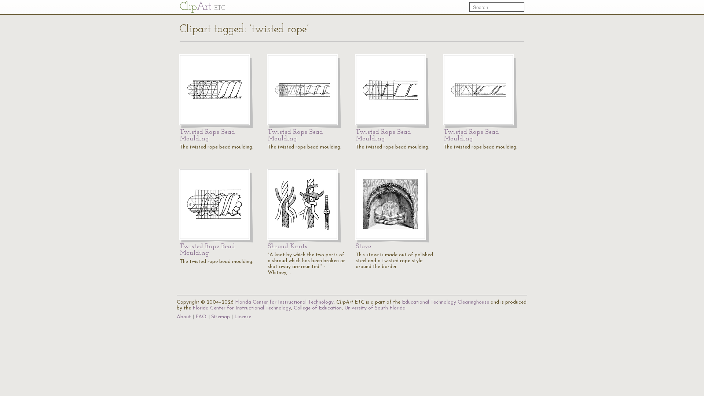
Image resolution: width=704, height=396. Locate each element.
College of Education (318, 308)
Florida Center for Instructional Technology (284, 302)
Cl (202, 7)
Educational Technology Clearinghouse (445, 302)
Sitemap (220, 317)
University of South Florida (375, 308)
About (184, 317)
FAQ (201, 317)
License (242, 317)
